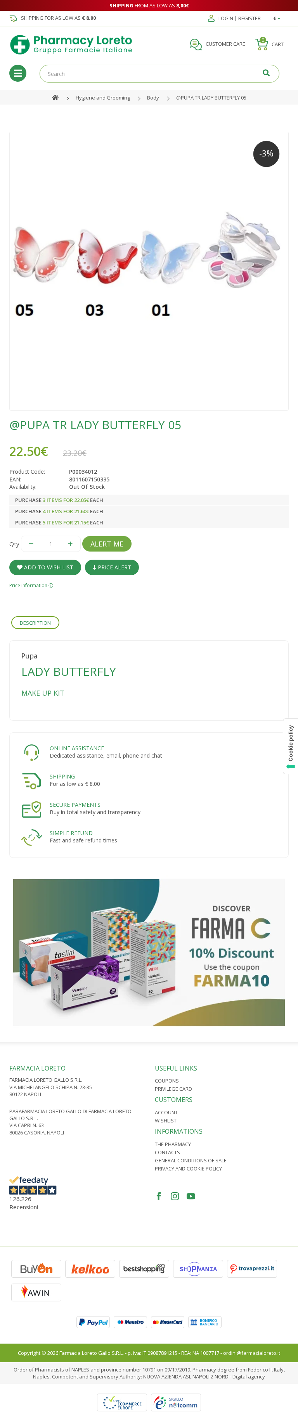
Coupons (167, 1080)
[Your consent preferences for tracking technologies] (290, 746)
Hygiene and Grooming (103, 97)
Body (153, 97)
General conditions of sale (191, 1160)
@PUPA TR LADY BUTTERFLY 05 (211, 97)
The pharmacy (173, 1144)
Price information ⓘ (31, 585)
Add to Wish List (48, 567)
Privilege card (173, 1088)
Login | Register (239, 18)
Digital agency (248, 1376)
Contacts (167, 1152)
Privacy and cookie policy (188, 1168)
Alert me (106, 543)
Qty (14, 544)
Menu (17, 73)
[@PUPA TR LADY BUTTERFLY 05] (149, 271)
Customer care (224, 44)
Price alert (113, 567)
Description (35, 622)
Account (166, 1112)
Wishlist (166, 1120)
